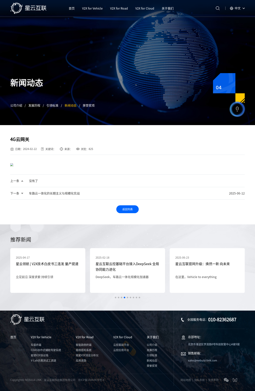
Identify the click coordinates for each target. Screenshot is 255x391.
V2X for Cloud (122, 337)
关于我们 (153, 337)
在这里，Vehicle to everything (116, 276)
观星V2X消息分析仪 (87, 355)
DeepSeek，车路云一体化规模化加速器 (42, 276)
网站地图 (186, 380)
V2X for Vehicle (41, 337)
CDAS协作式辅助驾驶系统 (46, 350)
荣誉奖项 (89, 105)
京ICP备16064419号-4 (91, 380)
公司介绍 (16, 105)
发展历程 (34, 105)
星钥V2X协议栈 (39, 355)
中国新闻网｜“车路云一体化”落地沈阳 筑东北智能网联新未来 (205, 266)
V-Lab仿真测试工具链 (43, 360)
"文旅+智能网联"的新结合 (192, 276)
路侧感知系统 (83, 350)
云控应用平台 (121, 350)
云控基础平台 (121, 345)
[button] (115, 297)
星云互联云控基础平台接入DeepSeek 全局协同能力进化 (47, 266)
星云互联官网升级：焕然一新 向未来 (123, 264)
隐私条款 (199, 380)
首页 (13, 337)
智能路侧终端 (83, 345)
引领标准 (52, 105)
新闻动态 (71, 105)
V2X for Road (85, 337)
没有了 (33, 180)
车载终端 (36, 345)
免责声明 (213, 380)
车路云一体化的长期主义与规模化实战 (54, 193)
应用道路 (81, 360)
